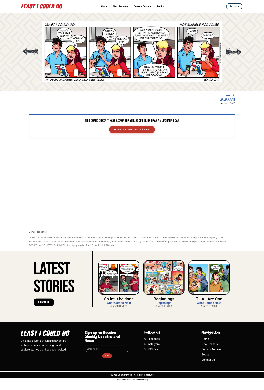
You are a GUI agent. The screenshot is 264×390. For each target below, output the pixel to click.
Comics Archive (143, 6)
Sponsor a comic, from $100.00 (132, 129)
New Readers (120, 6)
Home (104, 6)
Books (160, 6)
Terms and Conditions (125, 379)
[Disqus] (132, 184)
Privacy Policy (142, 379)
